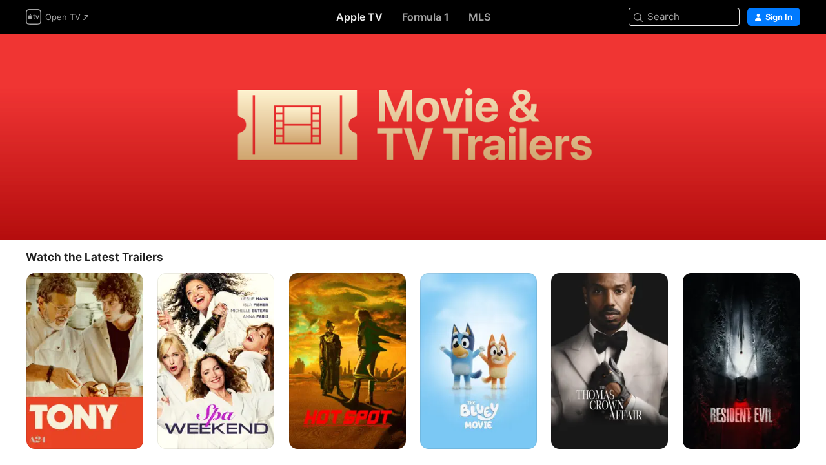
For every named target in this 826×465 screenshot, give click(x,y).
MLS (479, 16)
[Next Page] (813, 361)
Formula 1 (425, 16)
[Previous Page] (13, 361)
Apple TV (359, 16)
